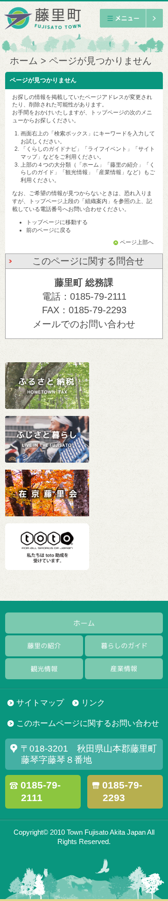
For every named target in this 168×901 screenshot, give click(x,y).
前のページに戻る (48, 230)
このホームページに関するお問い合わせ (87, 723)
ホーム (24, 61)
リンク (93, 702)
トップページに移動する (57, 222)
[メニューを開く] (131, 18)
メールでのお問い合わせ (84, 324)
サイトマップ (40, 702)
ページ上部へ (137, 242)
